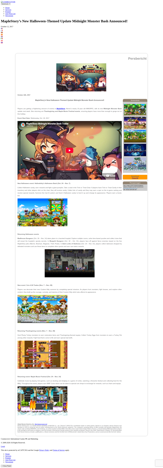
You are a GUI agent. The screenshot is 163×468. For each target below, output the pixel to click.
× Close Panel (6, 466)
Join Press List (10, 14)
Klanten (8, 12)
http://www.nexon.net (41, 424)
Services (8, 10)
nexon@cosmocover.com (130, 188)
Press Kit (135, 178)
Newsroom (9, 16)
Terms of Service (59, 450)
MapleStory (61, 108)
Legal (3, 446)
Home (7, 8)
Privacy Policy (44, 450)
